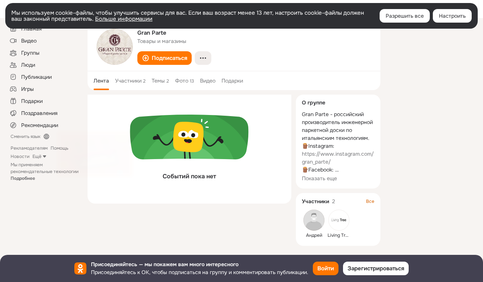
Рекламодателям (29, 148)
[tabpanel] (189, 149)
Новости (20, 156)
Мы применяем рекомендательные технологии (44, 171)
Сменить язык (25, 136)
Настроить (452, 15)
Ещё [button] (37, 156)
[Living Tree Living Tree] (338, 220)
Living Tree (339, 235)
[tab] (101, 80)
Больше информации (123, 19)
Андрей (314, 235)
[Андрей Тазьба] (314, 220)
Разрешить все (405, 15)
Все (370, 201)
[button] (164, 58)
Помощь (59, 148)
